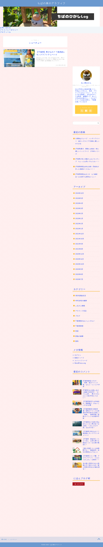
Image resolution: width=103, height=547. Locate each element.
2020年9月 (79, 269)
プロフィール (5, 32)
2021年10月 (79, 239)
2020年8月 (79, 274)
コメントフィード (81, 360)
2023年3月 (79, 208)
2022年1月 (79, 228)
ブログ (77, 316)
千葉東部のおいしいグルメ (85, 321)
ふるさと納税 (80, 306)
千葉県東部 (79, 326)
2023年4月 (79, 203)
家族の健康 (79, 336)
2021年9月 (79, 244)
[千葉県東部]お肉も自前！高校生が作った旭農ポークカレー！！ (87, 168)
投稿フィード (79, 358)
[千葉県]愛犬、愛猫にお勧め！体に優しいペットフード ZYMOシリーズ (87, 151)
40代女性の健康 (81, 300)
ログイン (78, 355)
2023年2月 (79, 213)
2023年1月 (79, 218)
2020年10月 (79, 264)
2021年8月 (79, 249)
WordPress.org (80, 363)
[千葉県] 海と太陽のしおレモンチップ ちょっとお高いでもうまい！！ (87, 160)
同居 (77, 331)
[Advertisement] (86, 48)
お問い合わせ (5, 28)
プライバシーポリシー (9, 30)
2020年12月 (79, 254)
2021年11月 (79, 234)
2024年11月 (79, 193)
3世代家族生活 (80, 295)
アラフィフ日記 (81, 311)
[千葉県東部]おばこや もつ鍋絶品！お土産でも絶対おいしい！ (86, 175)
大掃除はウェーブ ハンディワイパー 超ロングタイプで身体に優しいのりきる (87, 141)
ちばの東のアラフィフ (52, 3)
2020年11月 (79, 259)
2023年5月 (79, 198)
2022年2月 (79, 223)
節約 (77, 341)
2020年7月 (79, 279)
